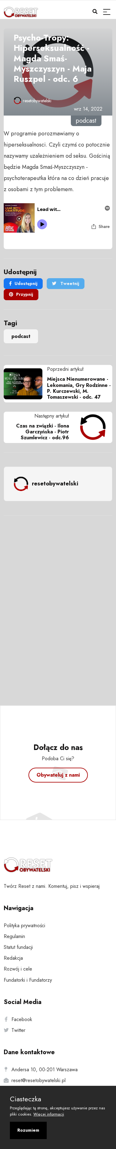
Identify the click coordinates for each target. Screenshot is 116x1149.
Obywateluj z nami (58, 774)
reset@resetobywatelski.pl (38, 1080)
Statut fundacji (18, 947)
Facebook (21, 1019)
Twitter (18, 1030)
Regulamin (14, 936)
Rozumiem (28, 1130)
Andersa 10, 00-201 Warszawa (44, 1069)
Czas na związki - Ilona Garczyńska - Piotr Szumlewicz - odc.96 (42, 431)
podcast (20, 336)
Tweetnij (69, 283)
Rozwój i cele (18, 968)
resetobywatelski (37, 101)
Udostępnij (26, 283)
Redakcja (13, 958)
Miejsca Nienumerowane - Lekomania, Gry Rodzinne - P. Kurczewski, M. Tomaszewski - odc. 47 (79, 388)
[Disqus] (58, 602)
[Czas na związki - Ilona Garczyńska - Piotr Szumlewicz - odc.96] (90, 427)
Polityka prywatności (24, 925)
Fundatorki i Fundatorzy (28, 980)
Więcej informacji (48, 1114)
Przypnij (24, 294)
